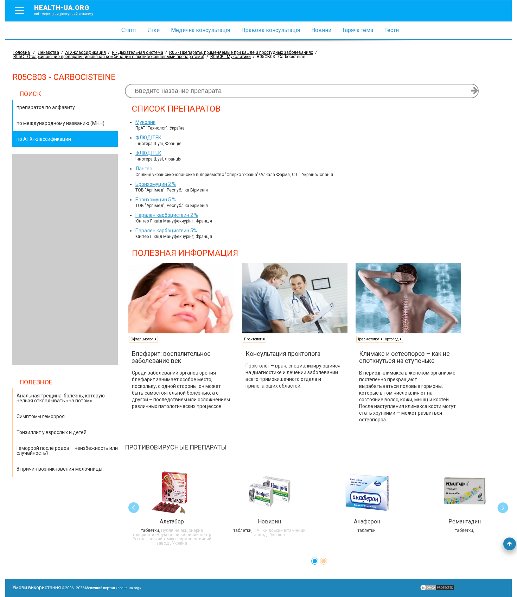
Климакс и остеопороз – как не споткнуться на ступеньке (404, 357)
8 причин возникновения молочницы (59, 469)
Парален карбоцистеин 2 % (166, 215)
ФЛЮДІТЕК (148, 137)
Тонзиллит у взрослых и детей (52, 432)
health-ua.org (63, 10)
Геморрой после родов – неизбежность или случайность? (67, 450)
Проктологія (254, 339)
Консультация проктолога (282, 353)
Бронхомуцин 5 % (155, 199)
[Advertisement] (65, 259)
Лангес (143, 168)
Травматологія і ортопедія (380, 339)
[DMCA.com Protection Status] (437, 589)
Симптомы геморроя (41, 416)
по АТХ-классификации (44, 139)
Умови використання (36, 587)
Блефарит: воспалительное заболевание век (171, 357)
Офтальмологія (143, 339)
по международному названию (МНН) (60, 123)
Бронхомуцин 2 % (155, 184)
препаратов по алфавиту (46, 107)
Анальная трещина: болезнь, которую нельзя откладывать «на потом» (61, 398)
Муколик (145, 122)
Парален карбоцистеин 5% (166, 230)
